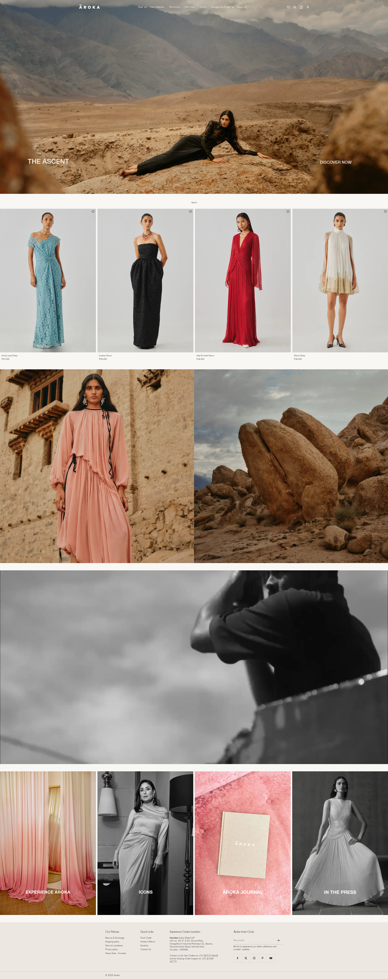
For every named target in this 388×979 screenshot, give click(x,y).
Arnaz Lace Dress (10, 355)
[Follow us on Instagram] (254, 958)
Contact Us (145, 949)
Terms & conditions (114, 945)
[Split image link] (97, 466)
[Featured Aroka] (48, 843)
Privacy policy (111, 949)
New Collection (157, 7)
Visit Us (202, 7)
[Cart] (301, 7)
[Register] (278, 940)
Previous (5, 285)
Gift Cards (190, 7)
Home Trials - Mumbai (115, 953)
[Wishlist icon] (288, 7)
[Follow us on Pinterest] (262, 958)
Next (381, 285)
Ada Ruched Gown (205, 355)
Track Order (146, 937)
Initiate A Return (147, 941)
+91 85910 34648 (208, 955)
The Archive (174, 7)
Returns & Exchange (114, 937)
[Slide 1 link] (194, 97)
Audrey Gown (105, 355)
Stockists (144, 945)
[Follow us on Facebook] (237, 958)
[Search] (294, 7)
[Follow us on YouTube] (271, 958)
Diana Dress (299, 355)
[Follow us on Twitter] (246, 958)
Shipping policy (112, 941)
